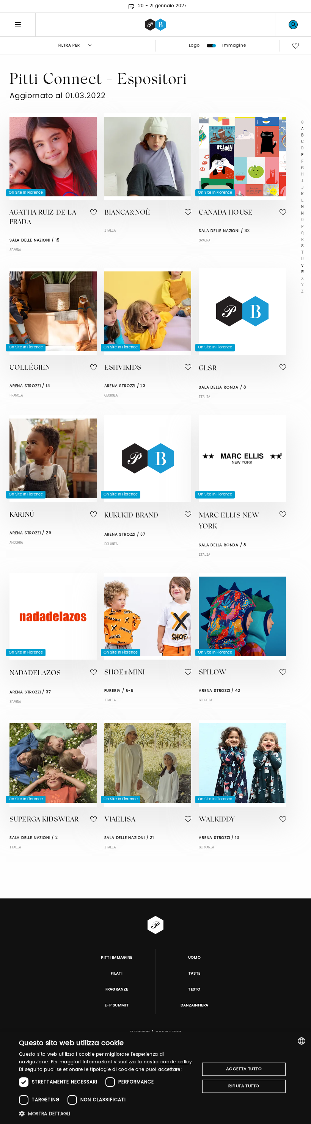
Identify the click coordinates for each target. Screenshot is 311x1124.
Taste (194, 973)
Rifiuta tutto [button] (243, 1086)
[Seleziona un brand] (155, 25)
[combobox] (301, 1041)
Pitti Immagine (116, 958)
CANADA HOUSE (226, 213)
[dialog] (155, 1078)
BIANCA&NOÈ (127, 213)
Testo (194, 989)
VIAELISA (119, 820)
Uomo (194, 958)
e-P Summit (117, 1005)
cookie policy (176, 1062)
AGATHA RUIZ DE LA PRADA (43, 218)
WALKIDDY (216, 820)
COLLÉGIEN (29, 368)
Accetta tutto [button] (244, 1069)
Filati (117, 973)
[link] (293, 24)
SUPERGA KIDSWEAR (44, 820)
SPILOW (212, 672)
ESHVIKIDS (122, 368)
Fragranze (116, 989)
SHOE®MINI (124, 672)
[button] (106, 1113)
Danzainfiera (195, 1005)
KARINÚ (21, 515)
